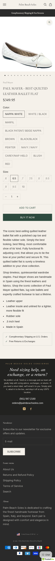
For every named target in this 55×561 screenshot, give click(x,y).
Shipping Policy (12, 480)
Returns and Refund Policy (18, 474)
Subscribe (14, 451)
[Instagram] (24, 408)
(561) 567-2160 (27, 399)
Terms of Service (13, 486)
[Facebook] (31, 408)
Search (7, 491)
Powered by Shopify (36, 541)
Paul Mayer (8, 82)
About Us (8, 469)
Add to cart (27, 207)
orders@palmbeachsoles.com (27, 403)
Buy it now (27, 217)
